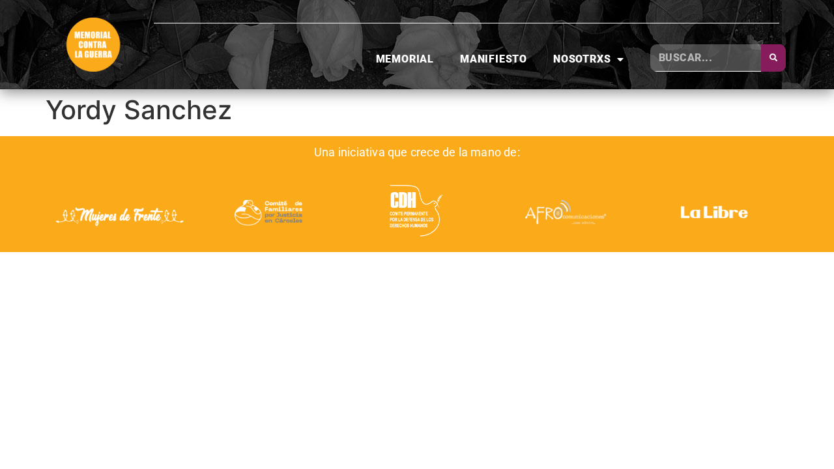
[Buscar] (773, 58)
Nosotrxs (582, 59)
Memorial (405, 59)
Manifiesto (493, 59)
